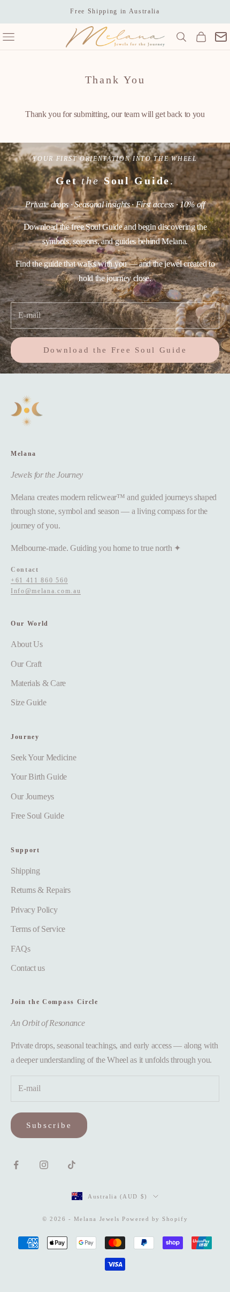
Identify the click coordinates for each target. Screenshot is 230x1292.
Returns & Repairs (41, 889)
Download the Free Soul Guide (115, 350)
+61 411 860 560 (39, 580)
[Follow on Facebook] (16, 1164)
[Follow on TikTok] (71, 1164)
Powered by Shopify (155, 1219)
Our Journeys (32, 796)
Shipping (25, 870)
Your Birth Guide (39, 776)
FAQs (20, 948)
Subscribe (49, 1125)
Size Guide (29, 702)
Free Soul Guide (37, 815)
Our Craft (26, 663)
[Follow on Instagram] (44, 1164)
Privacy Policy (34, 909)
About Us (26, 644)
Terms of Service (38, 928)
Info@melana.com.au (46, 591)
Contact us (28, 967)
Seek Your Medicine (43, 757)
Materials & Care (38, 683)
